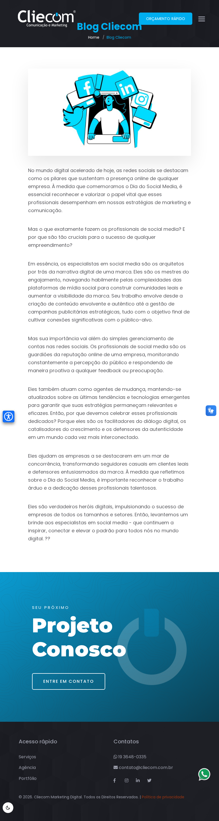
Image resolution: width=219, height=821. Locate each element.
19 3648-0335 (131, 757)
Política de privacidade (163, 797)
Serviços (27, 757)
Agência (27, 767)
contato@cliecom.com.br (145, 767)
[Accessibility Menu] (8, 416)
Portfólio (28, 778)
